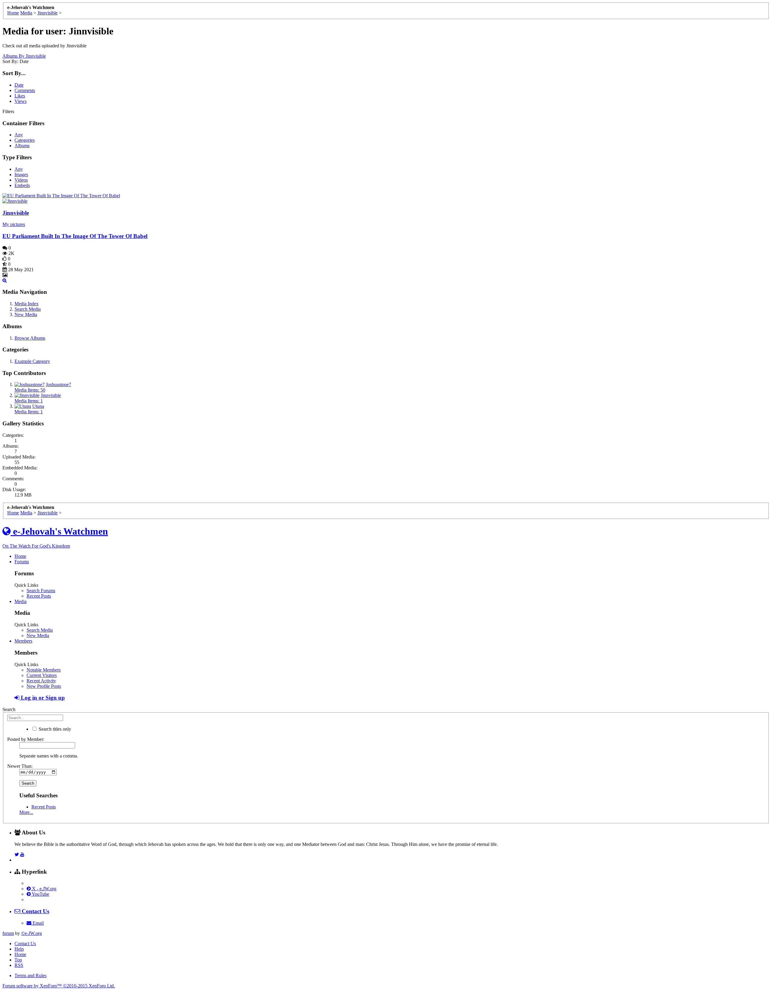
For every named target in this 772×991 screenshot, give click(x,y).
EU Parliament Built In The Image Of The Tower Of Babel (74, 236)
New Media (25, 314)
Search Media (27, 309)
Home (20, 556)
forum (8, 933)
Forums (21, 561)
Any (18, 134)
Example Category (32, 361)
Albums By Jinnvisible (24, 56)
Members (23, 640)
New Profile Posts (44, 686)
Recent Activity (41, 680)
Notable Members (44, 669)
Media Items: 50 (29, 389)
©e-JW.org (31, 933)
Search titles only (54, 729)
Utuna (38, 406)
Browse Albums (29, 338)
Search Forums (41, 590)
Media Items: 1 (28, 400)
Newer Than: (20, 766)
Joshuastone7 (58, 384)
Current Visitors (42, 675)
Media (20, 601)
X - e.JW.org (43, 888)
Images (21, 174)
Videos (21, 180)
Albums (22, 145)
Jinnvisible (15, 213)
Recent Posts (39, 596)
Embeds (22, 185)
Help (19, 948)
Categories (24, 140)
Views (20, 101)
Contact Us (25, 943)
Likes (19, 95)
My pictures (13, 224)
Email (37, 923)
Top (18, 959)
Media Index (26, 303)
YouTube (40, 894)
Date (19, 84)
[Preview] (4, 280)
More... (26, 812)
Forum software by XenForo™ (58, 985)
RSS (18, 965)
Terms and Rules (30, 975)
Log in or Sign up (42, 697)
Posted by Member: (25, 739)
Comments (24, 90)
